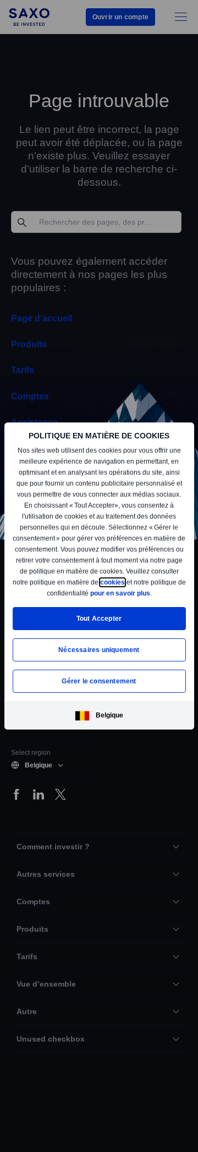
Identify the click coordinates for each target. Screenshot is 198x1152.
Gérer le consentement (98, 681)
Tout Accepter (99, 619)
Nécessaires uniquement (99, 650)
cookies (32, 593)
